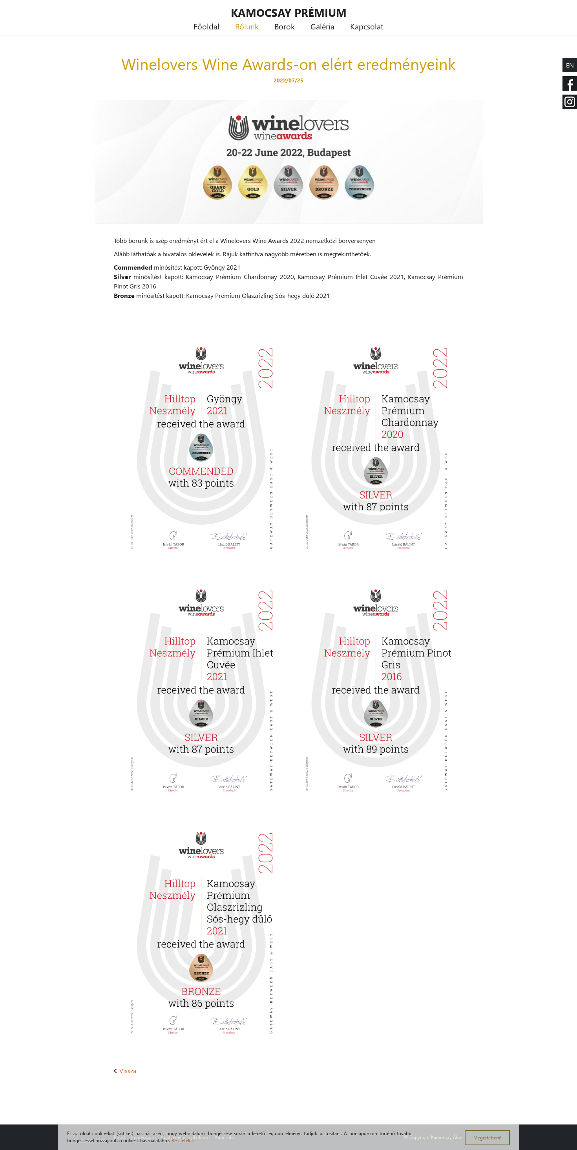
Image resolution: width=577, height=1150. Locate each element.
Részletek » (183, 1140)
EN (570, 65)
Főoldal (206, 25)
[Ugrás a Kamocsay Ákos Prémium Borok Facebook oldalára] (569, 83)
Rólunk (247, 25)
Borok (284, 25)
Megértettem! (487, 1138)
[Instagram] (569, 102)
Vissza (127, 1070)
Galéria (322, 25)
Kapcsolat (366, 25)
